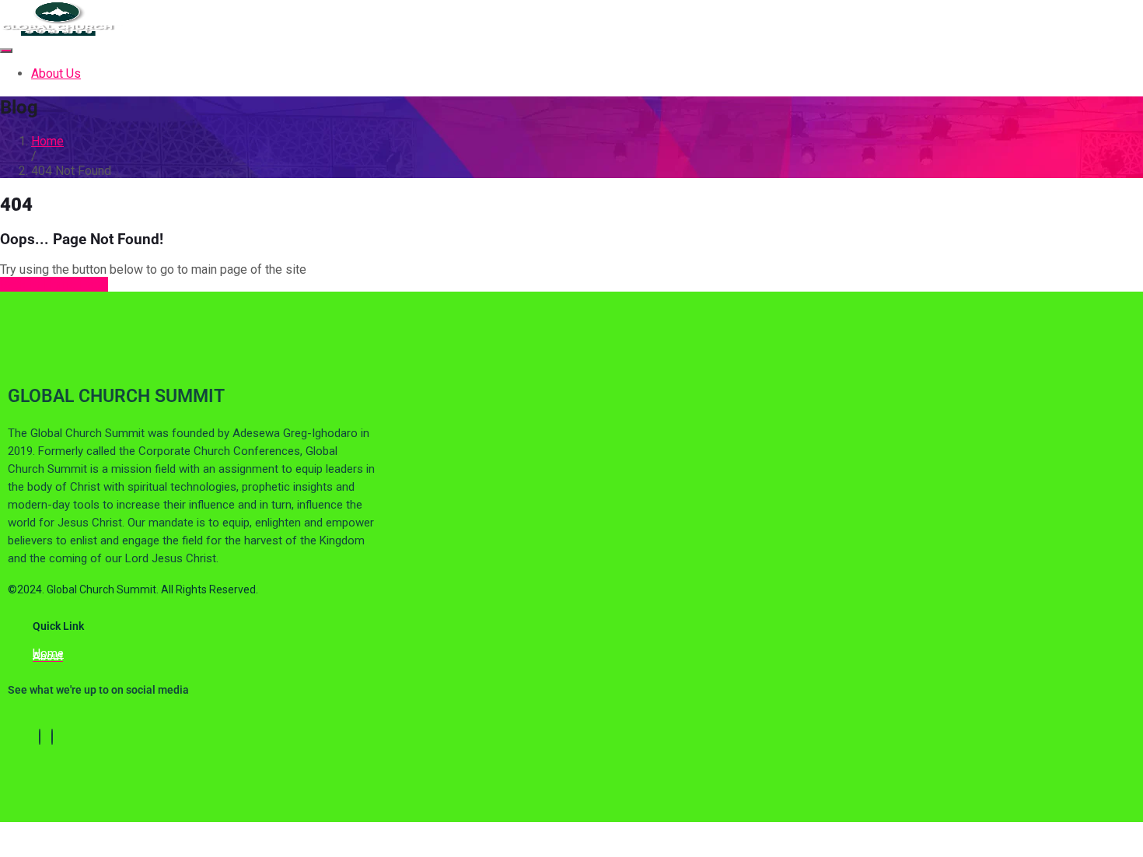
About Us (56, 73)
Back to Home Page (54, 284)
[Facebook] (39, 737)
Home (47, 141)
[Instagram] (52, 737)
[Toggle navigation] (6, 50)
